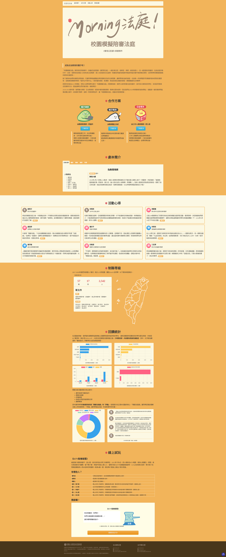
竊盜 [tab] (72, 162)
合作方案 (83, 3)
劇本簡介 (76, 3)
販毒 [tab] (81, 162)
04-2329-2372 (141, 547)
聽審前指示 (112, 533)
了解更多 (85, 128)
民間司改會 (68, 3)
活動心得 (90, 3)
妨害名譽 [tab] (66, 162)
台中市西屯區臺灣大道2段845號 (144, 551)
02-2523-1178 (116, 547)
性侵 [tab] (85, 162)
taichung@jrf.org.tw (142, 550)
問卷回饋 (96, 3)
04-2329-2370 (141, 549)
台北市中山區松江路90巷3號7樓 (120, 551)
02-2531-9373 (116, 549)
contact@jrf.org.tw (117, 550)
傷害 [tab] (76, 162)
